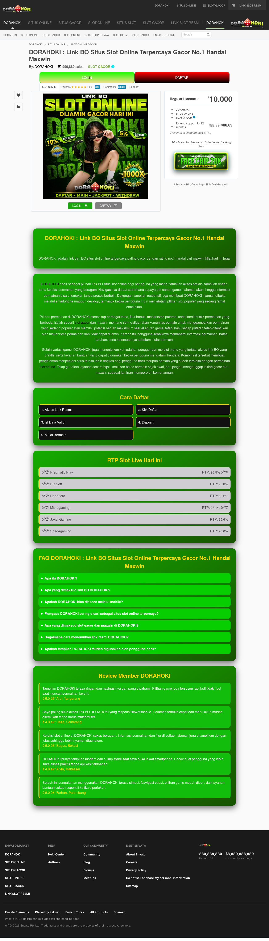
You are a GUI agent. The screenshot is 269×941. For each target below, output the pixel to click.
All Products (99, 912)
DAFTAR (182, 77)
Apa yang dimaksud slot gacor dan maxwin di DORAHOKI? (91, 625)
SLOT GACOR (140, 35)
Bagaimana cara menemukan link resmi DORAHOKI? (87, 637)
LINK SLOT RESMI (163, 35)
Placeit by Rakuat (47, 912)
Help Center (56, 854)
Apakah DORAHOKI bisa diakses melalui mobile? (84, 601)
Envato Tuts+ (74, 912)
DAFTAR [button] (105, 205)
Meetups (89, 878)
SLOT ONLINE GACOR (83, 44)
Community (91, 854)
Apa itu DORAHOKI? (61, 578)
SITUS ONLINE (29, 35)
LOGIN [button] (76, 205)
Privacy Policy (136, 870)
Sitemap (132, 886)
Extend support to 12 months (204, 125)
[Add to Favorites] (18, 95)
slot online (47, 366)
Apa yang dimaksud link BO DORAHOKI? (77, 589)
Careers (131, 862)
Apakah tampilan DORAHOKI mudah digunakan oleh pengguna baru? (100, 648)
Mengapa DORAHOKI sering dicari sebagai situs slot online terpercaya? (102, 613)
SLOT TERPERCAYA (97, 35)
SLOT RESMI (120, 35)
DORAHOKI (10, 35)
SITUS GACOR (51, 35)
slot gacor (82, 322)
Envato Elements (17, 912)
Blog (86, 862)
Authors (54, 862)
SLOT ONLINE (72, 35)
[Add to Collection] (18, 107)
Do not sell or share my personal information (158, 878)
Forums (88, 870)
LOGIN (87, 77)
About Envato (136, 854)
